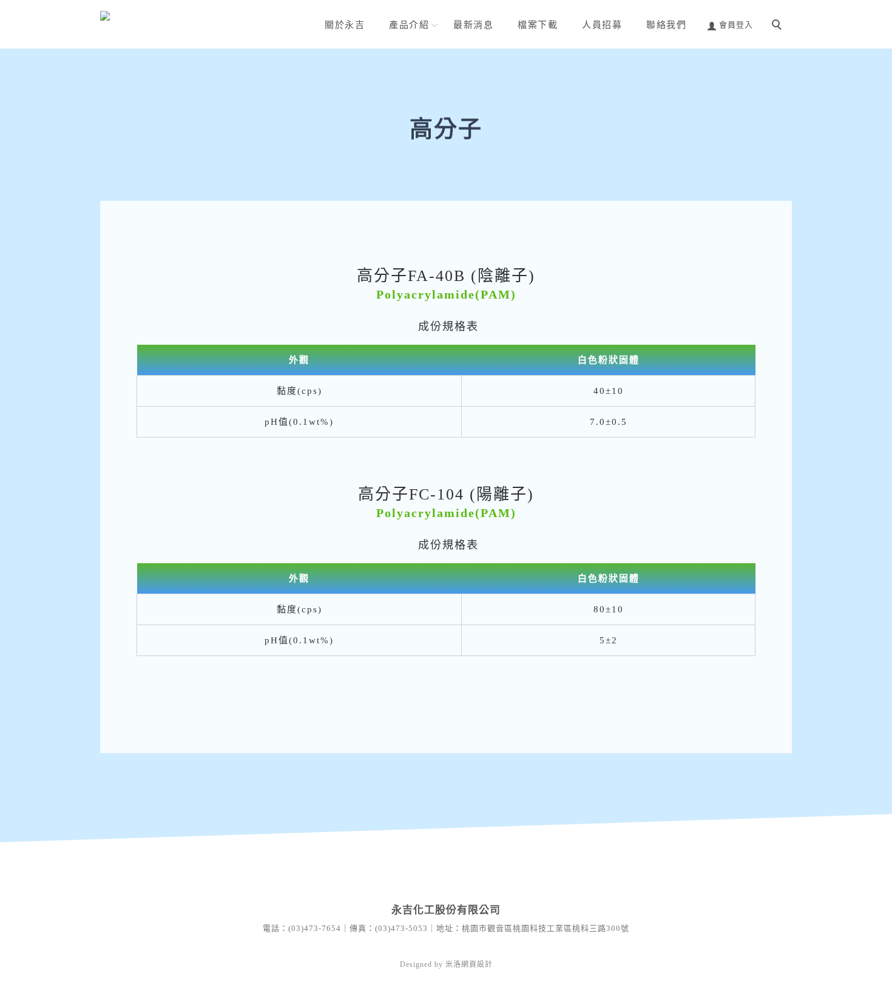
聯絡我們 (666, 25)
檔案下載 (538, 25)
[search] (778, 26)
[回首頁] (182, 18)
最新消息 (473, 25)
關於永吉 (345, 25)
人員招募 (602, 25)
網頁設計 (477, 964)
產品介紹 (409, 25)
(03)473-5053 (401, 928)
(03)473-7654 (314, 928)
